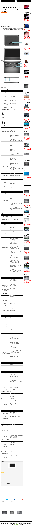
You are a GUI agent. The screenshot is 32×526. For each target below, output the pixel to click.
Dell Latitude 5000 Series (27, 131)
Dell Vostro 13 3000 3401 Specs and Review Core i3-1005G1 (12, 516)
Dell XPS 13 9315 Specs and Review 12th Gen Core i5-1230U (27, 100)
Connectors (3, 120)
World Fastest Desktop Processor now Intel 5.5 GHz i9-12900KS (27, 29)
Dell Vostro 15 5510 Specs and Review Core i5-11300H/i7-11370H (27, 205)
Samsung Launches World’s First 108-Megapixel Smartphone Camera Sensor (27, 66)
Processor (2, 29)
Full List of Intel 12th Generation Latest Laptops (27, 182)
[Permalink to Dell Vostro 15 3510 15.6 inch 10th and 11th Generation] (4, 512)
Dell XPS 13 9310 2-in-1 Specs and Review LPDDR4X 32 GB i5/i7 (27, 224)
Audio (3, 119)
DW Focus (16, 1)
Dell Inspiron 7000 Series (27, 179)
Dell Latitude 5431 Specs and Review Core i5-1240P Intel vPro (27, 158)
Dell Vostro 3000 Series (4, 12)
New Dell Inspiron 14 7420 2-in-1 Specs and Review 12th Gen (27, 177)
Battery (3, 117)
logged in (5, 519)
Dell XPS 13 (28, 102)
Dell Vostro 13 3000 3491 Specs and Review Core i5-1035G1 (20, 516)
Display (3, 115)
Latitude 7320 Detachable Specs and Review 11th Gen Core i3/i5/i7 (27, 271)
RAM (22, 29)
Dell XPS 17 (28, 216)
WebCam (3, 118)
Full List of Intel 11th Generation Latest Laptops (27, 286)
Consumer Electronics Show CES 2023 (27, 13)
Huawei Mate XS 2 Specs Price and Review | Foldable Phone (27, 20)
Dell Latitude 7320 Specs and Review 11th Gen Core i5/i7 (27, 262)
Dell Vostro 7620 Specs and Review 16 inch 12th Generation (27, 148)
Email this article (11, 501)
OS (2, 111)
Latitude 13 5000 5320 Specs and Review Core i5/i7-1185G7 (27, 233)
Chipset (3, 112)
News (27, 22)
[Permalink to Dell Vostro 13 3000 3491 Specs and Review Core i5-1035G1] (20, 512)
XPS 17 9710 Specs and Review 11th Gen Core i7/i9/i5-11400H (27, 215)
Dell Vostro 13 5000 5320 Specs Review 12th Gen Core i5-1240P (27, 138)
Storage (11, 30)
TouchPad (3, 123)
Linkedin (3, 501)
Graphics (11, 29)
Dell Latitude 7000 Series (27, 170)
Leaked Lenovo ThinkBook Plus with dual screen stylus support (27, 48)
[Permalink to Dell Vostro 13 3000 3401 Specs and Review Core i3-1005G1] (12, 512)
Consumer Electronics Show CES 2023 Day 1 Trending (27, 11)
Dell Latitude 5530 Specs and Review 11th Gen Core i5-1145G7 (27, 242)
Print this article (19, 501)
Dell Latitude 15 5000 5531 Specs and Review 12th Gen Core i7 (27, 128)
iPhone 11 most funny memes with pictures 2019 (27, 57)
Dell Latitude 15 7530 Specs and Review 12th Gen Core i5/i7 (27, 168)
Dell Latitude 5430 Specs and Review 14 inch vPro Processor (27, 252)
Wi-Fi (2, 121)
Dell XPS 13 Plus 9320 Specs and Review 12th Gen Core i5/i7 (26, 119)
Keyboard (3, 122)
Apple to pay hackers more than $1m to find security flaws (27, 75)
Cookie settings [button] (16, 524)
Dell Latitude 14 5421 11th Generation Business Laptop (27, 281)
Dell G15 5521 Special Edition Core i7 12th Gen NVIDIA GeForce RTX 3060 (27, 90)
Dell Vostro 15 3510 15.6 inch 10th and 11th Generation (4, 516)
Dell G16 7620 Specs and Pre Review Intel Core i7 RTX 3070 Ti (27, 109)
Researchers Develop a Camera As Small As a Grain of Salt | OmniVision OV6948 (27, 38)
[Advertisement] (16, 4)
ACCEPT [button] (21, 524)
